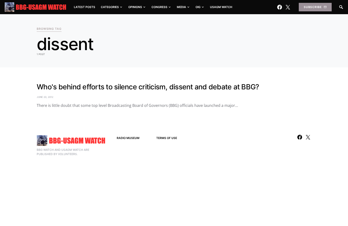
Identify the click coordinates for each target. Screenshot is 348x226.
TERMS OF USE (166, 138)
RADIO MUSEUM (128, 138)
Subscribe (313, 7)
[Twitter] (288, 7)
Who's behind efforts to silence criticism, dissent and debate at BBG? (148, 87)
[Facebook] (279, 7)
